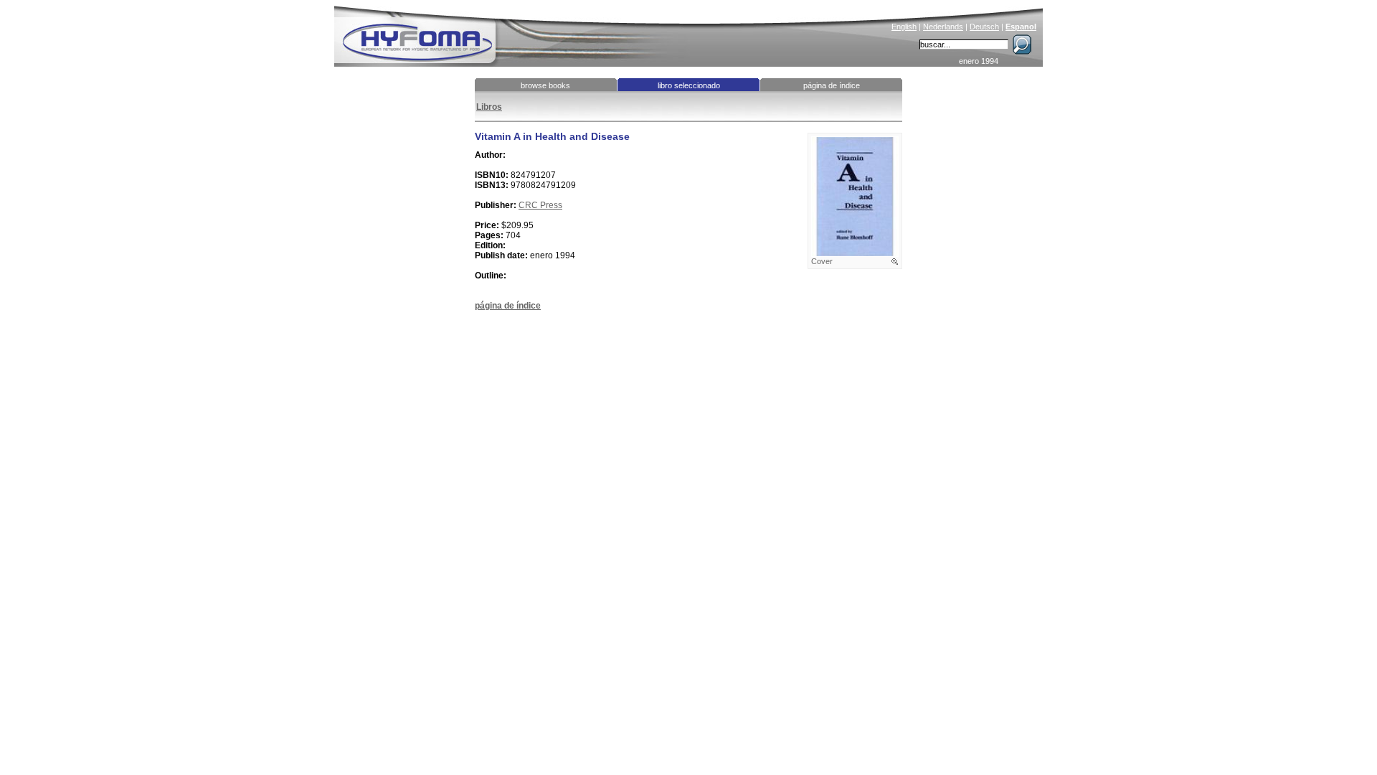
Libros (489, 107)
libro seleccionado (689, 85)
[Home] (514, 33)
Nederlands (943, 26)
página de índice (831, 85)
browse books (545, 85)
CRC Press (540, 205)
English (904, 26)
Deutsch (984, 26)
